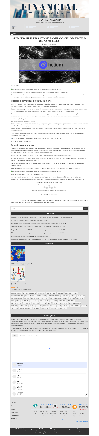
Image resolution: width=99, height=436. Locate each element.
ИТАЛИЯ (43, 303)
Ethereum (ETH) (65, 404)
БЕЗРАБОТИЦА (51, 293)
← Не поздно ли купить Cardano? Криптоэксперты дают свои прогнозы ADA (33, 202)
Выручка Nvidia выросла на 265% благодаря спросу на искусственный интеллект (34, 230)
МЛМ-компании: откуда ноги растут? (21, 264)
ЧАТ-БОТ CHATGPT (26, 308)
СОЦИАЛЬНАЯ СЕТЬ (49, 305)
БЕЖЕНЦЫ (41, 293)
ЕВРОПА (26, 298)
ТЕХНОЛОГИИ (74, 305)
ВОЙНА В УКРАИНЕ (17, 295)
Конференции (15, 415)
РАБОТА (31, 305)
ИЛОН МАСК (34, 300)
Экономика (14, 418)
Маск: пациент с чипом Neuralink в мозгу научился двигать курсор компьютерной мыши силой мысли (40, 239)
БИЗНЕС (60, 293)
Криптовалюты (53, 194)
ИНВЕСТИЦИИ (44, 300)
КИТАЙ (50, 303)
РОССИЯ (38, 305)
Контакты (13, 422)
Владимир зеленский (54, 295)
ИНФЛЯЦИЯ (62, 300)
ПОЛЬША (14, 305)
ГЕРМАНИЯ (65, 295)
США (59, 305)
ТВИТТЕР (66, 305)
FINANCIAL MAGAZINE (49, 19)
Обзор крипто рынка (75, 303)
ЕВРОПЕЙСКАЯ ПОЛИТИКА (39, 298)
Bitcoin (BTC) (84, 404)
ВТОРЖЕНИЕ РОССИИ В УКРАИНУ (35, 295)
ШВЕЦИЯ (36, 308)
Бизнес (13, 409)
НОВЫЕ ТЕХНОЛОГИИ (60, 303)
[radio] (44, 187)
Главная (13, 402)
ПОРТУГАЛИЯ (23, 305)
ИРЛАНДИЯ (71, 300)
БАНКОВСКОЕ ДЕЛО (29, 293)
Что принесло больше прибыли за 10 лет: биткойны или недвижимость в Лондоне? (35, 223)
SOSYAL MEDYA (16, 293)
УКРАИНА (84, 305)
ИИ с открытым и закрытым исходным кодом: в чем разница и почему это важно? (34, 233)
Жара (17, 300)
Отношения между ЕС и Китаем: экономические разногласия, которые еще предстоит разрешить (39, 217)
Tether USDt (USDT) (47, 404)
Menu (14, 34)
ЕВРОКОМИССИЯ (16, 298)
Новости (13, 406)
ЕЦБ (12, 300)
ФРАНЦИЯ (14, 308)
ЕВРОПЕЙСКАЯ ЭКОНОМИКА (59, 298)
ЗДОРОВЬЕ (24, 300)
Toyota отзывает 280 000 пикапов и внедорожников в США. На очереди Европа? (34, 226)
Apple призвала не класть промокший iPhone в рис (26, 236)
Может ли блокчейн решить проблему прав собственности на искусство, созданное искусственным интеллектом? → (54, 200)
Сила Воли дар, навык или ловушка (21, 289)
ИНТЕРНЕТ (53, 300)
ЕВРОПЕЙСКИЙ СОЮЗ (77, 298)
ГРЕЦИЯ (73, 295)
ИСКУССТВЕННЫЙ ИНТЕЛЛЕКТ (21, 303)
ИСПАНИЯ (35, 303)
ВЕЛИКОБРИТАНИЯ (71, 293)
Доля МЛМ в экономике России (20, 284)
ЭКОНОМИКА (45, 308)
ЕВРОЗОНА (81, 295)
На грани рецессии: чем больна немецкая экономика (26, 220)
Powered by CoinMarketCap (44, 419)
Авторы (13, 425)
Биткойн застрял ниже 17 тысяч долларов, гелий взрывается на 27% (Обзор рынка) (49, 39)
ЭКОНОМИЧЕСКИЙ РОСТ (58, 308)
